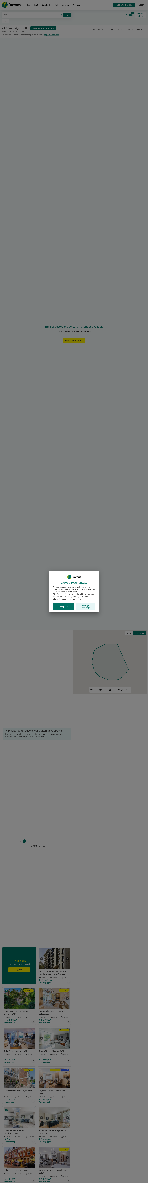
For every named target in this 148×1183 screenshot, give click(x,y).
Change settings (86, 606)
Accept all (63, 606)
